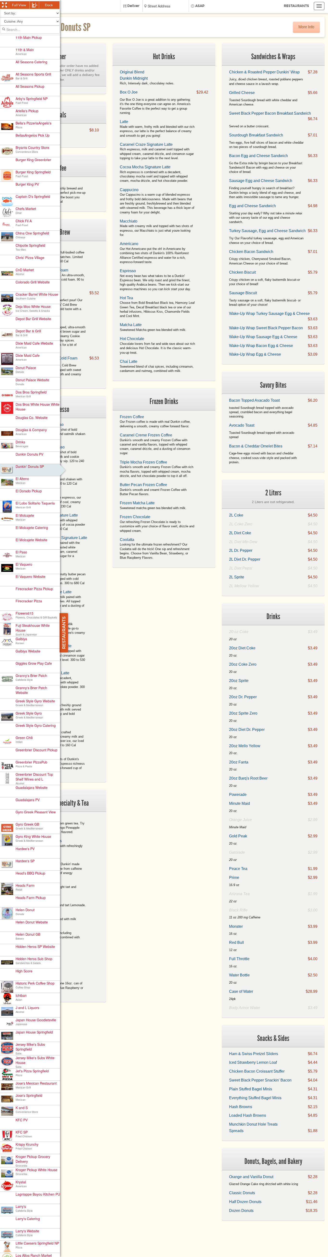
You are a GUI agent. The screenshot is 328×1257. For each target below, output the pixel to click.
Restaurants (296, 6)
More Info (306, 27)
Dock (49, 5)
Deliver (133, 6)
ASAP (200, 6)
